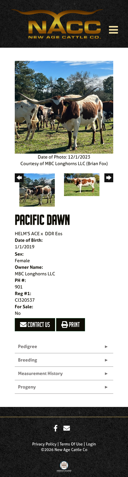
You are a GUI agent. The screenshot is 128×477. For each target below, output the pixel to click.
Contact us (38, 324)
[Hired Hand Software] (64, 468)
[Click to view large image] (64, 106)
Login (91, 444)
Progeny (27, 387)
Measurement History (40, 373)
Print (74, 324)
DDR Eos (53, 233)
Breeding (27, 360)
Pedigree (27, 346)
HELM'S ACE (27, 233)
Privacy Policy (44, 444)
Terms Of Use (71, 444)
